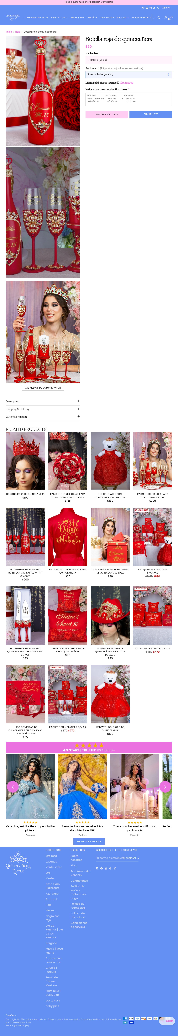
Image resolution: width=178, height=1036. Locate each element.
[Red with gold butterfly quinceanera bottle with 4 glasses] (25, 537)
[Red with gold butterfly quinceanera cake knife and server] (25, 615)
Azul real (51, 899)
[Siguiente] (154, 18)
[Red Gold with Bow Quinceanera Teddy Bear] (110, 461)
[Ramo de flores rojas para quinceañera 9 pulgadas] (67, 461)
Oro (48, 873)
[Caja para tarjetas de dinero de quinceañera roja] (110, 537)
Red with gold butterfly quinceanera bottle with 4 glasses (25, 573)
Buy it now (151, 114)
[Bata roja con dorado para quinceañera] (67, 537)
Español (166, 8)
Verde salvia (54, 867)
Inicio (9, 32)
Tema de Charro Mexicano (52, 981)
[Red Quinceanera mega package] (152, 537)
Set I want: (114, 68)
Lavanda (51, 861)
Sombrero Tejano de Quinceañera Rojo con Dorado (110, 651)
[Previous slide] (13, 787)
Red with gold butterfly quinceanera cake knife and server (25, 651)
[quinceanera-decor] (13, 18)
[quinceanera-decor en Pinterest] (147, 8)
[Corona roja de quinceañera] (25, 461)
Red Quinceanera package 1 (152, 648)
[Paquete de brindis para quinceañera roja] (152, 461)
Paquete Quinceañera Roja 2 (67, 727)
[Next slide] (165, 787)
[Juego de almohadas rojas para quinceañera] (67, 615)
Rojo (17, 32)
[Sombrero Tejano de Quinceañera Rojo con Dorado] (110, 615)
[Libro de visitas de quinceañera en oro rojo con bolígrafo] (25, 694)
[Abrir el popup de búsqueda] (159, 18)
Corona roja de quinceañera (25, 494)
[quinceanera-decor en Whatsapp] (158, 8)
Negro (50, 910)
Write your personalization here (106, 89)
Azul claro (52, 893)
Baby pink (52, 1006)
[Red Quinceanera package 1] (152, 615)
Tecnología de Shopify (17, 1025)
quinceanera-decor (36, 1019)
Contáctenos (79, 881)
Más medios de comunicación (42, 388)
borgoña (51, 943)
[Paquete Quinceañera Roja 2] (67, 694)
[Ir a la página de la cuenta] (165, 18)
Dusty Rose (53, 1000)
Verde (50, 878)
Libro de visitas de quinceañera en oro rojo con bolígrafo (25, 730)
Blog (73, 865)
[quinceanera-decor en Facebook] (143, 8)
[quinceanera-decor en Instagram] (150, 8)
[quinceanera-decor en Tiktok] (154, 8)
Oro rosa (51, 856)
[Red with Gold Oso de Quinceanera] (110, 694)
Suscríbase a (131, 858)
